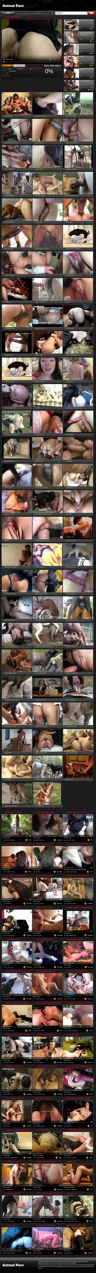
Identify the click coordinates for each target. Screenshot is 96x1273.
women (37, 999)
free (8, 73)
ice (40, 903)
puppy (42, 1157)
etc (67, 1030)
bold (10, 999)
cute (37, 1157)
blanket (10, 871)
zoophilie (38, 1126)
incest (39, 1221)
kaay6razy (7, 1094)
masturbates (13, 1157)
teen (37, 967)
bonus (74, 1094)
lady (67, 1157)
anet (72, 1221)
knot (9, 1253)
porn (6, 840)
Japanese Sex (83, 44)
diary (40, 840)
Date (47, 13)
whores (43, 1030)
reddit (74, 903)
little (39, 1157)
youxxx (43, 1126)
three (67, 935)
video (12, 967)
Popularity (34, 13)
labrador (70, 1030)
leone (10, 1062)
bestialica (74, 1189)
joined (75, 871)
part (37, 1030)
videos (73, 840)
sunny (6, 1062)
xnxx (6, 935)
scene (13, 999)
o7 (70, 1189)
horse (13, 871)
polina (37, 903)
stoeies (40, 1189)
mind (70, 1157)
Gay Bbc (82, 56)
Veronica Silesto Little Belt (87, 20)
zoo (43, 840)
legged (71, 935)
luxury (39, 935)
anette (75, 1221)
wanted (68, 1094)
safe (67, 840)
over (6, 871)
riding (40, 967)
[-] (59, 69)
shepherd (75, 1030)
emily (37, 840)
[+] (56, 69)
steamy (68, 871)
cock (39, 1030)
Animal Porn (13, 6)
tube (70, 967)
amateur (41, 1062)
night (71, 871)
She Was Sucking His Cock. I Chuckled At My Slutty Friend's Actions (87, 34)
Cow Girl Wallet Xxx (85, 81)
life (71, 1094)
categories (21, 13)
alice (37, 871)
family (43, 1221)
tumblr (67, 1189)
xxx (9, 840)
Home (8, 13)
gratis (12, 1221)
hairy (6, 1126)
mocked (74, 1157)
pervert (68, 999)
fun (8, 1030)
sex (70, 840)
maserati (12, 840)
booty (67, 1126)
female (9, 903)
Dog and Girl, (12, 71)
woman (7, 1157)
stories (70, 903)
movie (6, 999)
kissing (40, 1253)
